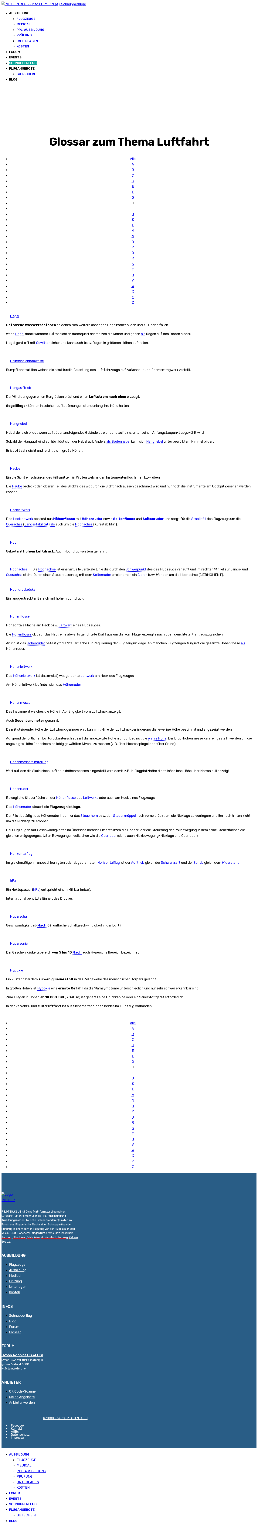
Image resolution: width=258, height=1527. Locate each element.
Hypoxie (16, 970)
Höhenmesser (21, 703)
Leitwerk (65, 625)
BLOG (13, 79)
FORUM (14, 52)
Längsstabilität (36, 524)
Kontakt (16, 1428)
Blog (12, 1321)
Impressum (18, 1437)
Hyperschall (19, 916)
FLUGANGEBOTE (22, 68)
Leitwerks (90, 798)
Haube (15, 468)
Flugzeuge (17, 1264)
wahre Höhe (157, 738)
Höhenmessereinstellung (29, 762)
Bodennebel (120, 441)
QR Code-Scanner (23, 1391)
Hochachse (84, 524)
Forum (14, 1327)
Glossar (15, 1332)
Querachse (14, 524)
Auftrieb (137, 862)
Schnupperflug (57, 1224)
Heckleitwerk (20, 510)
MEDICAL (24, 24)
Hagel (14, 316)
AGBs (15, 1431)
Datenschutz (20, 1434)
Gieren (142, 575)
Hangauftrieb (20, 388)
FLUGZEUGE (26, 19)
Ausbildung (17, 1270)
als (143, 334)
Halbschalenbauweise (27, 361)
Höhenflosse (64, 519)
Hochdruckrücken (23, 589)
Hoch (14, 542)
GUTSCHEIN (26, 74)
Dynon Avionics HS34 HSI (22, 1355)
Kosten (14, 1292)
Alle (133, 159)
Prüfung (15, 1281)
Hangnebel (18, 424)
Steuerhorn (89, 816)
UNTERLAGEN (27, 41)
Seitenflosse (124, 519)
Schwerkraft (170, 862)
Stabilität (198, 519)
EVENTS (15, 57)
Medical (15, 1276)
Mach (41, 925)
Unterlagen (17, 1287)
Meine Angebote (22, 1397)
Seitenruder (153, 519)
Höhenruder (92, 519)
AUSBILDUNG (19, 13)
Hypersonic (19, 943)
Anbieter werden (22, 1403)
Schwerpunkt (136, 569)
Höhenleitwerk (21, 667)
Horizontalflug (21, 854)
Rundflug (7, 1229)
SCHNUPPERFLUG (23, 63)
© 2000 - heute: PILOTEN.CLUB (65, 1418)
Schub (198, 862)
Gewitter (43, 343)
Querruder (109, 836)
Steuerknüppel (124, 816)
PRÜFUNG (24, 35)
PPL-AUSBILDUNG (30, 30)
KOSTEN (23, 46)
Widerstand (230, 862)
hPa (13, 880)
